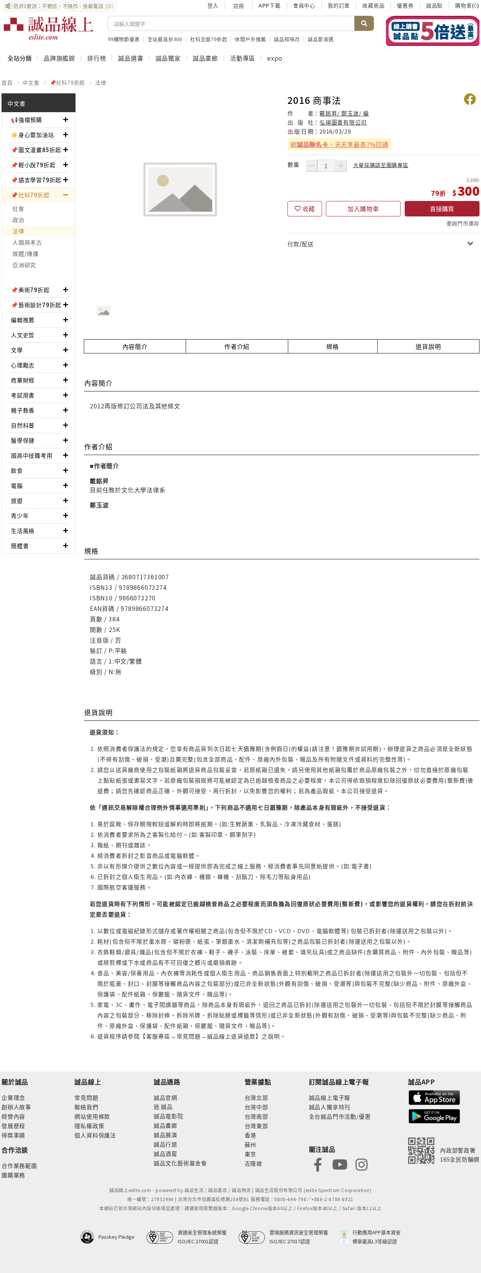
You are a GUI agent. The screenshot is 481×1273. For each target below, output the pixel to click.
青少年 (20, 515)
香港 (251, 1135)
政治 (18, 220)
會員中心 (304, 5)
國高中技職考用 (32, 455)
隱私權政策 (89, 1126)
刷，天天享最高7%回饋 (339, 144)
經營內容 (13, 1116)
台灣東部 (256, 1126)
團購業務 (13, 1175)
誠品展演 (165, 1135)
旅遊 (17, 500)
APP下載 (270, 5)
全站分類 (20, 57)
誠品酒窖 (165, 1153)
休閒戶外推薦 (250, 39)
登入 (213, 5)
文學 (17, 350)
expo (274, 57)
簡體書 (20, 546)
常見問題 (86, 1097)
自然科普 (23, 425)
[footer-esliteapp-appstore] (434, 1097)
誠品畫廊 (205, 57)
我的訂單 (339, 5)
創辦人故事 (16, 1107)
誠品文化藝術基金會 (180, 1163)
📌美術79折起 (30, 290)
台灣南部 (256, 1116)
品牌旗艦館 (59, 57)
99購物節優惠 (124, 39)
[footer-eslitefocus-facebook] (318, 1164)
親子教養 (23, 410)
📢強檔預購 (26, 119)
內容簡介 (135, 346)
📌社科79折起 (67, 82)
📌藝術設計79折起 (36, 305)
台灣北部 (256, 1097)
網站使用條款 (92, 1116)
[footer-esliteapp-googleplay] (434, 1115)
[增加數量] (341, 166)
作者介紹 (237, 346)
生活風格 (23, 530)
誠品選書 (130, 57)
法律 (100, 82)
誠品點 (434, 5)
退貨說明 (428, 346)
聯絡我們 (86, 1107)
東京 (251, 1154)
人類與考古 (27, 242)
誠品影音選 (321, 39)
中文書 (31, 82)
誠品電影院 (168, 1116)
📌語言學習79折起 (36, 180)
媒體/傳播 (25, 253)
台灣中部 (256, 1107)
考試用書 (23, 395)
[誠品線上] (48, 28)
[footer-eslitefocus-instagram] (361, 1164)
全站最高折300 (165, 39)
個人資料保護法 (95, 1135)
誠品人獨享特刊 (330, 1107)
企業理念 (13, 1097)
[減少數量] (312, 166)
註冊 (238, 5)
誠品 (166, 1106)
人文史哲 (23, 335)
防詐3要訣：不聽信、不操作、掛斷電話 (64, 5)
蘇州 (251, 1144)
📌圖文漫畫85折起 (36, 150)
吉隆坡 (253, 1163)
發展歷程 (13, 1126)
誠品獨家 (168, 57)
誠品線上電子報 (330, 1097)
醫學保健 (23, 440)
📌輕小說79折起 (33, 165)
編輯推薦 (23, 320)
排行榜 (96, 57)
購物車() (467, 5)
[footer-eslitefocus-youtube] (340, 1164)
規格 (332, 346)
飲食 (17, 470)
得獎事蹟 (13, 1135)
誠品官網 (165, 1097)
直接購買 (442, 208)
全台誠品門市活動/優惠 (340, 1116)
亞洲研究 (24, 265)
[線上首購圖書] (432, 31)
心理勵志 (23, 365)
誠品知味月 (287, 39)
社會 (18, 208)
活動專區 (242, 57)
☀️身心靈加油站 (32, 135)
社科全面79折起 (208, 39)
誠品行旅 (165, 1144)
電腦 (17, 485)
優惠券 (405, 5)
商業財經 (23, 380)
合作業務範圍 (19, 1165)
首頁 (7, 82)
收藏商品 (373, 5)
